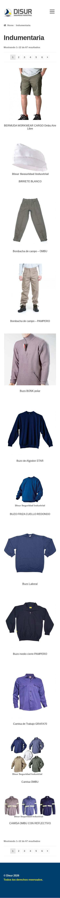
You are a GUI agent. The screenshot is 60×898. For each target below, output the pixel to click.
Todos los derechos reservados (23, 879)
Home (10, 25)
